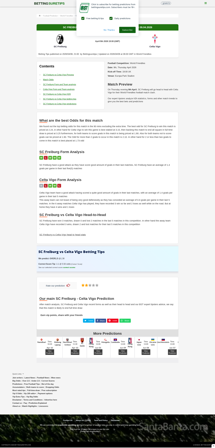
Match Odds (48, 80)
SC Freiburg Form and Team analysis (59, 84)
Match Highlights (29, 406)
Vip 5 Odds (17, 393)
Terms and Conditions (33, 400)
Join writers (17, 378)
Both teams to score (35, 387)
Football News (43, 378)
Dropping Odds (52, 387)
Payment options (45, 393)
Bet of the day (48, 384)
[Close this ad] (213, 446)
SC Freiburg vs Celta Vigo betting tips (59, 99)
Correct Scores (48, 381)
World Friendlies (143, 54)
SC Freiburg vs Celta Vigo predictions (59, 104)
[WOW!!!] (96, 285)
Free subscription (49, 390)
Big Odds (16, 381)
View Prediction (49, 352)
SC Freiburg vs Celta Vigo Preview (58, 75)
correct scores (69, 267)
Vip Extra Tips (18, 397)
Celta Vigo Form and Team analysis (59, 89)
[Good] (93, 285)
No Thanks (109, 30)
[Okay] (89, 285)
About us (16, 406)
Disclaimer (17, 400)
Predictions (17, 384)
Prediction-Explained (38, 403)
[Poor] (82, 285)
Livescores (43, 406)
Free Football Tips (32, 384)
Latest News (30, 378)
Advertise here (50, 400)
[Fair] (86, 285)
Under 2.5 (35, 381)
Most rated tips (19, 390)
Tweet (90, 321)
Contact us (17, 403)
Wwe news (55, 378)
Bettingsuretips (90, 54)
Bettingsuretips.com (22, 445)
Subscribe (127, 30)
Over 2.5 (26, 381)
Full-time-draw (33, 390)
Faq (25, 403)
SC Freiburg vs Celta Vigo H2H (57, 94)
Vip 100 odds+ (30, 393)
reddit (114, 321)
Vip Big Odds (32, 397)
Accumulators (18, 387)
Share (102, 321)
